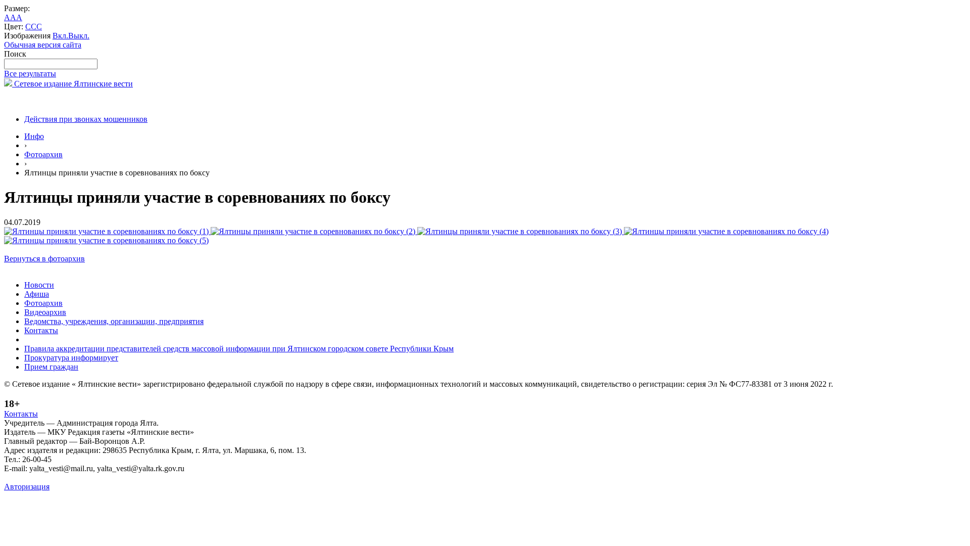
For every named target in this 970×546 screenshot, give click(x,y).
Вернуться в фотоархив (44, 258)
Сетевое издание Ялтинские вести (72, 83)
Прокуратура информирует (71, 357)
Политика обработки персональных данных (80, 477)
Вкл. (60, 35)
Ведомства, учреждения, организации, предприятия (114, 321)
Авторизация (27, 486)
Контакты (41, 330)
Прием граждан (51, 366)
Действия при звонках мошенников (86, 119)
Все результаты (30, 73)
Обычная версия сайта (42, 44)
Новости (39, 285)
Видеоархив (45, 312)
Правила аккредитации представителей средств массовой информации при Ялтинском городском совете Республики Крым (239, 348)
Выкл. (78, 35)
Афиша (36, 294)
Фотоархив (43, 154)
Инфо (34, 136)
